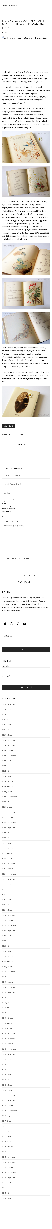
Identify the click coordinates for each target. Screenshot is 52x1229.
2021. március (7, 905)
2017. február (7, 1147)
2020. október (7, 920)
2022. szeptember (9, 822)
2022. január (7, 858)
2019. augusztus (8, 992)
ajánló (4, 33)
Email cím (5, 666)
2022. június (7, 833)
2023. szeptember (9, 797)
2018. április (7, 1074)
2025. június (7, 714)
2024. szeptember (9, 755)
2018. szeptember (9, 1049)
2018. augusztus (8, 1054)
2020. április (7, 951)
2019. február (7, 1023)
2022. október (7, 817)
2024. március (7, 781)
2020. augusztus (8, 930)
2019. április (7, 1013)
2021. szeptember (9, 874)
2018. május (7, 1069)
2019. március (7, 1018)
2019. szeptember (9, 987)
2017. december (8, 1095)
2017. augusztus (8, 1116)
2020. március (7, 956)
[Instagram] (11, 624)
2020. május (7, 946)
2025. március (7, 730)
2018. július (6, 1059)
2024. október (7, 750)
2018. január (7, 1090)
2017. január (7, 1152)
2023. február (7, 802)
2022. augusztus (8, 827)
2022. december (8, 812)
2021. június (7, 889)
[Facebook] (5, 624)
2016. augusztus (8, 1177)
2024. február (7, 786)
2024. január (7, 791)
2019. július (6, 997)
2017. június (7, 1126)
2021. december (8, 863)
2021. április (7, 899)
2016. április (7, 1198)
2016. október (7, 1167)
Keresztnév (6, 676)
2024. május (7, 771)
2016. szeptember (9, 1172)
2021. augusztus (8, 879)
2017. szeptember (9, 1111)
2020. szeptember (9, 925)
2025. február (7, 735)
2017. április (7, 1136)
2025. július (6, 709)
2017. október (7, 1105)
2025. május (7, 719)
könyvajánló (8, 426)
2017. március (7, 1141)
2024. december (8, 740)
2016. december (8, 1157)
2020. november (8, 915)
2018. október (7, 1044)
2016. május (7, 1193)
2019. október (7, 982)
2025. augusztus (8, 704)
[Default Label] (18, 624)
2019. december (8, 972)
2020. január (7, 966)
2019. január (7, 1028)
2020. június (7, 941)
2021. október (7, 869)
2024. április (7, 776)
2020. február (7, 961)
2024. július (6, 761)
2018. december (8, 1033)
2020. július (6, 936)
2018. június (7, 1064)
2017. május (7, 1131)
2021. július (6, 884)
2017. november (8, 1100)
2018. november (8, 1038)
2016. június (7, 1188)
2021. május (7, 894)
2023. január (7, 807)
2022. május (7, 838)
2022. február (7, 853)
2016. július (6, 1183)
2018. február (7, 1085)
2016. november (8, 1162)
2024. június (7, 766)
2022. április (7, 843)
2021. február (7, 910)
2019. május (7, 1008)
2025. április (7, 725)
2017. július (6, 1121)
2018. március (7, 1080)
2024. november (8, 745)
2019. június (7, 1002)
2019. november (8, 977)
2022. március (7, 848)
